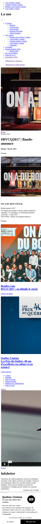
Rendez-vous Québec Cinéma (15, 7)
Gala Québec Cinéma (12, 3)
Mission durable (10, 381)
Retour (3, 132)
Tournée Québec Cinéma (14, 5)
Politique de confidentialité (14, 383)
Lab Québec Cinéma (12, 9)
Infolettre (8, 377)
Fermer (3, 389)
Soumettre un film (11, 57)
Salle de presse (10, 379)
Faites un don (10, 385)
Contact (8, 375)
